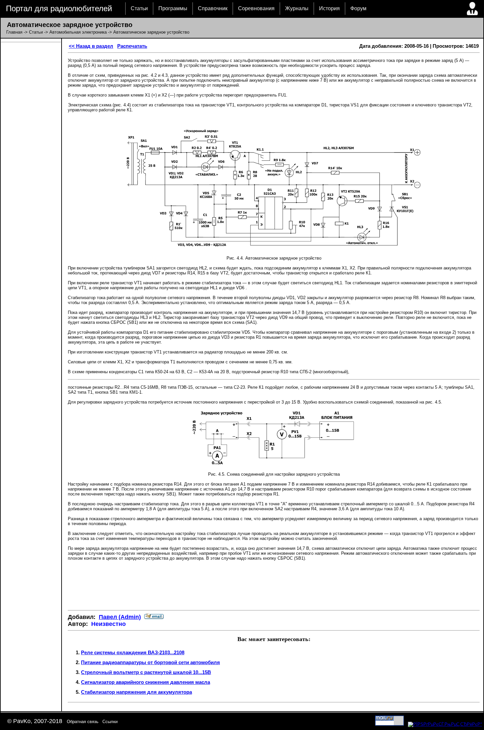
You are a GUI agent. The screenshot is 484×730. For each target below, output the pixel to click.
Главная (14, 32)
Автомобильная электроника (78, 32)
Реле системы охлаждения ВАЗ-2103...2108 (132, 652)
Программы (172, 8)
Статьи (139, 8)
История (329, 8)
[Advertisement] (274, 585)
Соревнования (256, 8)
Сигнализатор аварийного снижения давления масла (145, 682)
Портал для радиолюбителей (59, 8)
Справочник (213, 8)
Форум (358, 8)
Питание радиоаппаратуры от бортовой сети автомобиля (150, 662)
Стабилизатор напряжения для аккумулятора (136, 692)
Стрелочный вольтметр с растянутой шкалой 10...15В (146, 672)
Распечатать (132, 46)
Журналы (297, 8)
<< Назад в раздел (91, 46)
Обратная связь (82, 721)
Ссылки (110, 721)
